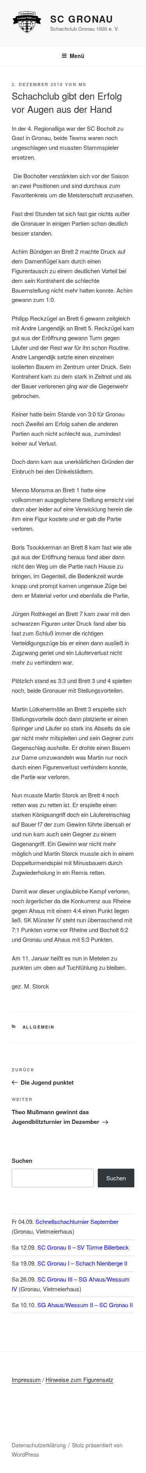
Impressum (26, 1379)
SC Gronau (81, 18)
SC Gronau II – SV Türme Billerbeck (83, 1247)
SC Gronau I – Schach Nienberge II (82, 1263)
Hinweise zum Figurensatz (79, 1379)
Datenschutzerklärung (39, 1445)
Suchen (22, 1160)
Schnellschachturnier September (76, 1221)
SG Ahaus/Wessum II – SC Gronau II (85, 1305)
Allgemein (39, 1027)
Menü (77, 56)
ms (82, 84)
